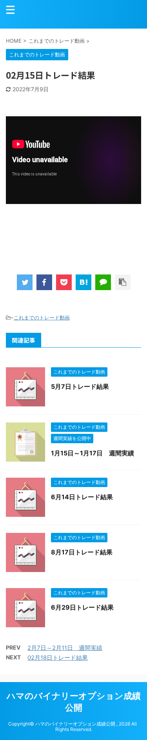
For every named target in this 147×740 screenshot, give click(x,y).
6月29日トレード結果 (82, 607)
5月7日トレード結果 (80, 386)
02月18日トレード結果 (57, 657)
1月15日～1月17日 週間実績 (92, 453)
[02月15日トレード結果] (83, 282)
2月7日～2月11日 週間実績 (64, 648)
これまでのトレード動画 (42, 317)
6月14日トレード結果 (82, 497)
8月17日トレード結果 (82, 552)
